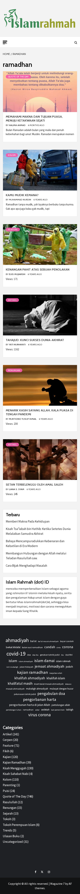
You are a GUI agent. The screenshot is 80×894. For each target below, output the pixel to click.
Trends (7, 830)
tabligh (69, 709)
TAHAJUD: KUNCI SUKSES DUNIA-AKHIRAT (35, 340)
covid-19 (16, 653)
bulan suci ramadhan (32, 647)
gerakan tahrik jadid (50, 654)
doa (29, 654)
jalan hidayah (26, 666)
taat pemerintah (58, 710)
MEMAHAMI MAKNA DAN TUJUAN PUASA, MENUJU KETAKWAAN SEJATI (34, 118)
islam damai (44, 660)
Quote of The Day (18, 76)
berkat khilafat (13, 647)
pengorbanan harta (39, 699)
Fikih (6, 751)
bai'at (33, 641)
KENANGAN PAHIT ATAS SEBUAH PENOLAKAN (37, 269)
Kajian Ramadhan (14, 762)
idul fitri (69, 654)
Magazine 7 (57, 883)
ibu (62, 655)
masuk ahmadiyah (15, 688)
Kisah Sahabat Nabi (15, 774)
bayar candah (67, 641)
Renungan (14, 370)
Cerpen (7, 740)
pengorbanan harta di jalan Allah (29, 705)
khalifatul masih (20, 683)
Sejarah (8, 813)
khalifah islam (56, 678)
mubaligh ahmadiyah (37, 688)
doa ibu (35, 655)
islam (13, 661)
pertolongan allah (61, 705)
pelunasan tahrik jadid (25, 694)
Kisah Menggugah (14, 768)
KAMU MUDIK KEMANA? (22, 195)
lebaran (68, 684)
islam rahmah (63, 661)
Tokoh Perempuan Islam (19, 825)
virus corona (39, 714)
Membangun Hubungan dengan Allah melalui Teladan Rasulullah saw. (36, 555)
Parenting (9, 785)
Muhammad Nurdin (20, 199)
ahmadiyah (17, 640)
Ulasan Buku (11, 836)
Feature (13, 229)
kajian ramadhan (32, 672)
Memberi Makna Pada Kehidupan (27, 521)
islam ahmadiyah (26, 661)
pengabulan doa (51, 693)
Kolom (12, 155)
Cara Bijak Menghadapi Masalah (26, 566)
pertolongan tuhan (13, 710)
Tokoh (7, 819)
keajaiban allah (55, 673)
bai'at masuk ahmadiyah (48, 641)
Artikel (12, 300)
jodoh (69, 666)
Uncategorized (13, 842)
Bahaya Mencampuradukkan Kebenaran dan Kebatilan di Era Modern (35, 543)
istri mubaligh (12, 667)
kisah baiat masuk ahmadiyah (49, 683)
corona (67, 647)
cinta (59, 647)
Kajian (7, 757)
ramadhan (28, 709)
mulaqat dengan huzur (61, 688)
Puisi (6, 791)
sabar (37, 710)
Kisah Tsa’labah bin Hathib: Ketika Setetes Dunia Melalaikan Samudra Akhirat (38, 531)
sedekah (45, 709)
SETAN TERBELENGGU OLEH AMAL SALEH (34, 484)
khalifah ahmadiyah (29, 678)
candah (49, 647)
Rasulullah (10, 802)
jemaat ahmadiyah (49, 666)
